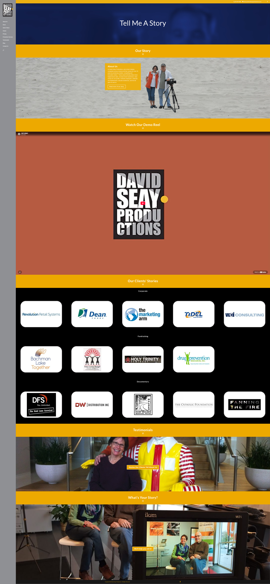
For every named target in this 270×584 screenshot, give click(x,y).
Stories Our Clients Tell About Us (143, 467)
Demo (4, 24)
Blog (4, 43)
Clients (4, 30)
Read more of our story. (116, 86)
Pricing (4, 33)
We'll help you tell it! (143, 549)
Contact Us (5, 46)
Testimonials (6, 40)
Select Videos (6, 27)
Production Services (8, 37)
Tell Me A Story (143, 23)
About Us (5, 21)
